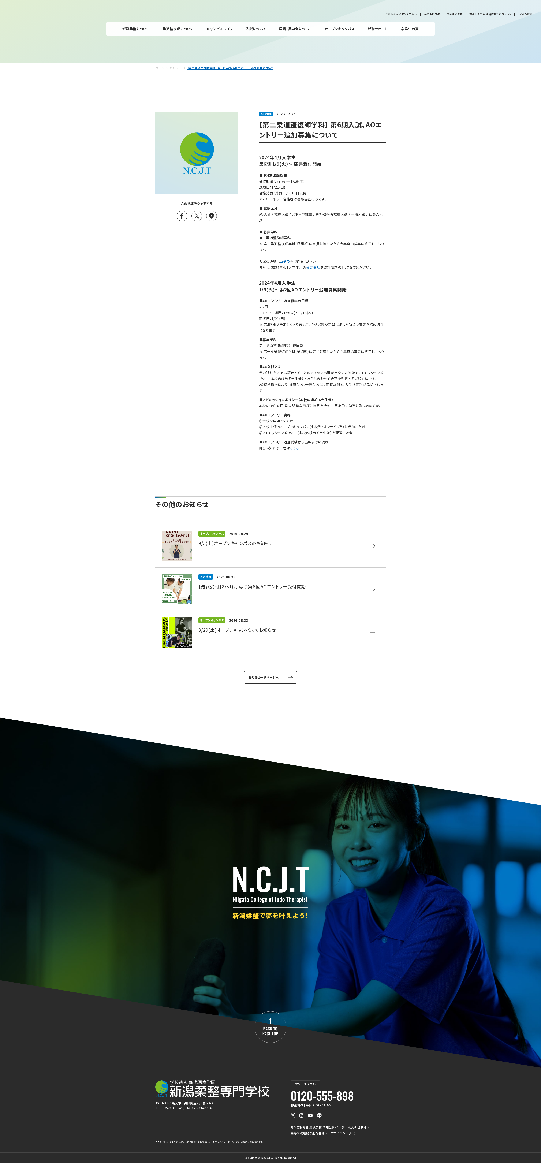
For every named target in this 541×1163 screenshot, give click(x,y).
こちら (294, 447)
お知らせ (175, 68)
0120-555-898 (322, 1095)
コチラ (285, 261)
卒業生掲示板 (455, 14)
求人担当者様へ (359, 1127)
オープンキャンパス (340, 28)
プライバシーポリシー (345, 1133)
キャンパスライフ (219, 28)
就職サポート (378, 28)
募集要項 (313, 267)
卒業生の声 (410, 28)
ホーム (159, 68)
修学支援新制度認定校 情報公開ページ (317, 1127)
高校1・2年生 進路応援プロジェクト (490, 14)
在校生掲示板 (432, 14)
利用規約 (242, 1142)
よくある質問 (525, 14)
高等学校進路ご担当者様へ (309, 1133)
